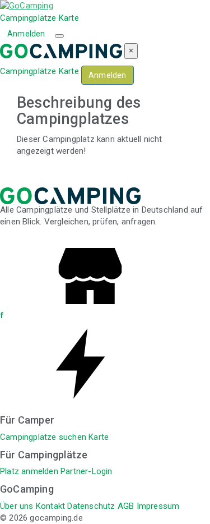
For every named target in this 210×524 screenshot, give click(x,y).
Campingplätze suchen (43, 437)
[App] (84, 403)
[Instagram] (90, 315)
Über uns (17, 506)
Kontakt (50, 506)
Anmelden (26, 33)
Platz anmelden (29, 471)
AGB (126, 506)
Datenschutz (91, 506)
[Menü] (59, 36)
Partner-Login (86, 471)
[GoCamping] (26, 6)
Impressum (158, 506)
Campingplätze (28, 18)
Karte (69, 18)
